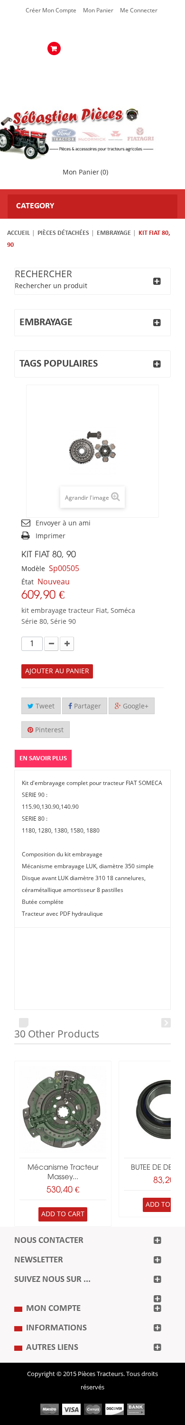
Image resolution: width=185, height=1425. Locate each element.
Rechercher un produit (51, 286)
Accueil (18, 233)
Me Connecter (138, 10)
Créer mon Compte (51, 10)
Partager (86, 706)
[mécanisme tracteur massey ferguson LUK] (62, 1109)
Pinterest (48, 730)
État (27, 582)
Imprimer (50, 536)
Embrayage (114, 233)
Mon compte (53, 1308)
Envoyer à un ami (63, 523)
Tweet (44, 706)
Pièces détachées (63, 233)
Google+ (134, 706)
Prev (23, 1023)
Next (166, 1023)
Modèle (33, 569)
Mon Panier (98, 10)
